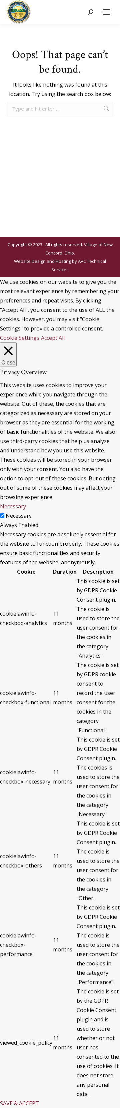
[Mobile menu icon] (106, 12)
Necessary (19, 515)
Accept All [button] (53, 337)
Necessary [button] (13, 506)
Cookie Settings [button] (19, 337)
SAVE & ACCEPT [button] (19, 1103)
